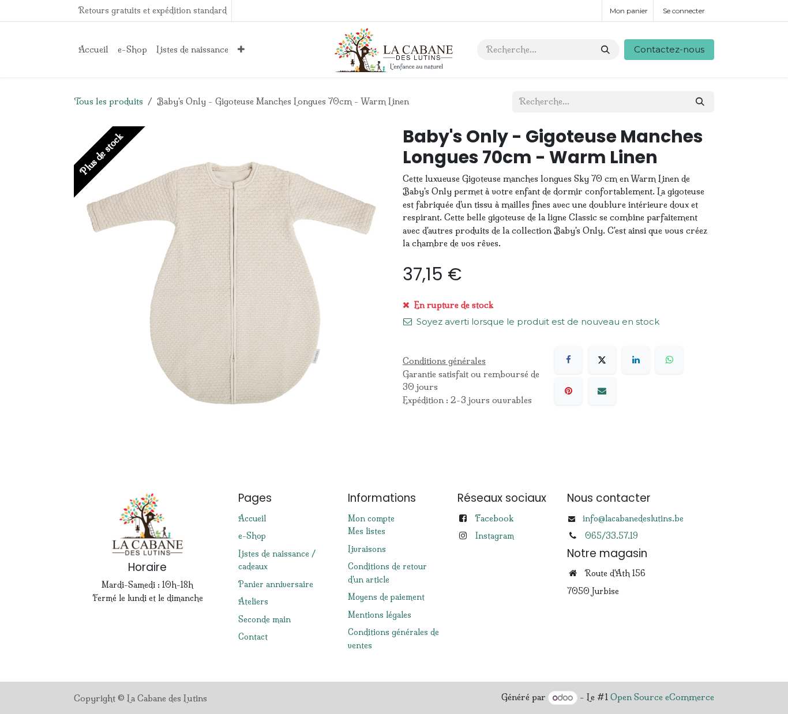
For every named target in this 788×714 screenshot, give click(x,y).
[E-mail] (602, 391)
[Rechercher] (605, 50)
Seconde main (264, 619)
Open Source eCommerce (662, 697)
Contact (253, 637)
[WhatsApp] (669, 360)
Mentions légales (379, 615)
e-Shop (252, 536)
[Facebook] (568, 360)
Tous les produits (108, 101)
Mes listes (366, 531)
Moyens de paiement (386, 597)
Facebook (494, 518)
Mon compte (371, 518)
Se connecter (684, 10)
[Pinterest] (568, 391)
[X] (602, 360)
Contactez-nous (669, 49)
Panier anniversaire (275, 584)
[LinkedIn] (636, 360)
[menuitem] (93, 50)
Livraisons (367, 549)
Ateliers (253, 601)
